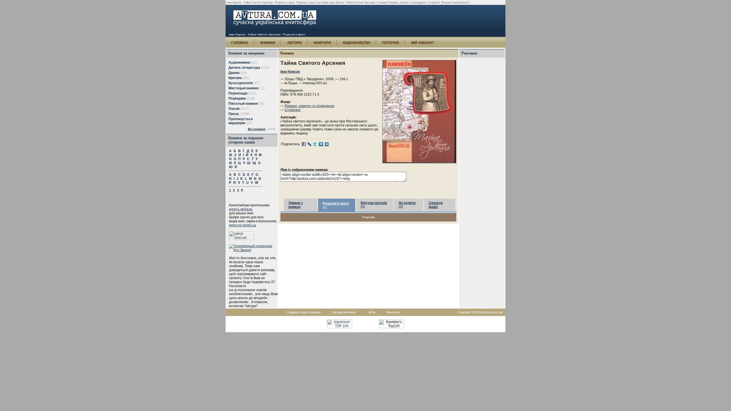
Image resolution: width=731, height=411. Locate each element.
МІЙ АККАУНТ (422, 43)
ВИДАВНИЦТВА (356, 43)
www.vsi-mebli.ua (242, 225)
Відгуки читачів (374, 203)
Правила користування (303, 312)
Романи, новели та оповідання (309, 106)
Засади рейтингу (344, 312)
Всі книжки (256, 129)
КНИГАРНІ (322, 43)
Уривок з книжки (295, 205)
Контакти (393, 312)
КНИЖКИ (267, 43)
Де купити (407, 203)
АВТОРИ (294, 43)
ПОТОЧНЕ (390, 43)
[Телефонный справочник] (253, 250)
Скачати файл (436, 205)
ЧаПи (371, 312)
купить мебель (240, 209)
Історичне (293, 110)
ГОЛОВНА (239, 43)
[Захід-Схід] (241, 239)
